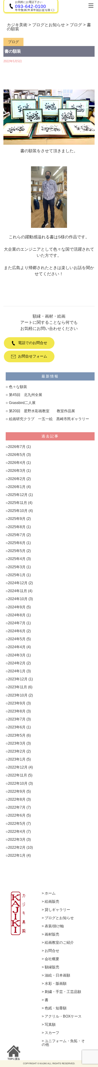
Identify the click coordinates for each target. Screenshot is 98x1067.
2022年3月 (17, 839)
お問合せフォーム (32, 356)
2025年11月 (17, 503)
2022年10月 (18, 783)
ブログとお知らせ (59, 918)
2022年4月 (17, 831)
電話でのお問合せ (32, 343)
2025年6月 (17, 543)
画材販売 (52, 934)
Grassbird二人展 (22, 403)
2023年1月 (17, 759)
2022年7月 (17, 807)
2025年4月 (17, 559)
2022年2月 (17, 847)
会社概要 (52, 959)
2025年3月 (17, 567)
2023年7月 (17, 719)
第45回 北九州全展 (27, 395)
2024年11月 (17, 591)
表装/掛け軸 (54, 926)
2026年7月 (17, 447)
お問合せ (52, 951)
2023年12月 (18, 679)
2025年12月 (18, 495)
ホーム (50, 893)
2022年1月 (17, 855)
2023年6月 (17, 727)
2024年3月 (17, 655)
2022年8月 (17, 799)
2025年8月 (17, 527)
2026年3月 (17, 471)
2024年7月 (17, 623)
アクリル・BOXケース (63, 1016)
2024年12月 (18, 583)
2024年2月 (17, 663)
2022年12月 (18, 767)
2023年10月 (18, 695)
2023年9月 (17, 703)
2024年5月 (17, 639)
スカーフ (52, 1033)
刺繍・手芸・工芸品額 (63, 992)
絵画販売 (52, 901)
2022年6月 (17, 815)
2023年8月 (17, 711)
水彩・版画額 (56, 983)
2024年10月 (18, 599)
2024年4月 (17, 647)
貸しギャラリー (57, 910)
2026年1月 (17, 487)
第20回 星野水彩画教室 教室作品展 (42, 411)
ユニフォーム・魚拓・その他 (63, 1042)
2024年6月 (17, 631)
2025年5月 (17, 551)
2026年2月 (17, 479)
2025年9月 (17, 519)
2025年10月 (18, 511)
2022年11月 (17, 775)
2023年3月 (17, 743)
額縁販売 (52, 967)
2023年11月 (17, 687)
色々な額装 (18, 387)
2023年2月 (17, 751)
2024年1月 (17, 671)
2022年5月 (17, 823)
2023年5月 (17, 735)
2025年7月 (17, 535)
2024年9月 (17, 607)
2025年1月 (17, 575)
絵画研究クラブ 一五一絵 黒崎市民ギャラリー (49, 419)
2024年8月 (17, 615)
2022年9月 (17, 791)
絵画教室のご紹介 (59, 942)
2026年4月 (17, 463)
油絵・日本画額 (57, 975)
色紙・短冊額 (56, 1008)
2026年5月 (17, 455)
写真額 (50, 1024)
